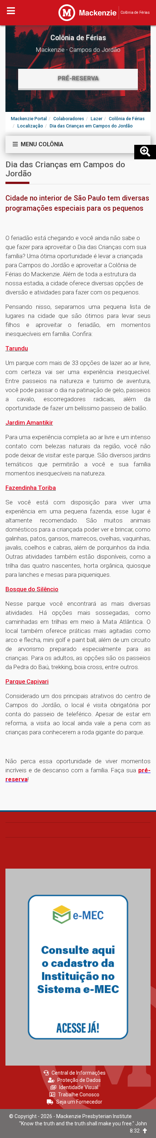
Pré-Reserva (78, 78)
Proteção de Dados (79, 1080)
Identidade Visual (78, 1087)
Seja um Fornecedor (79, 1102)
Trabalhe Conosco (78, 1094)
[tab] (78, 144)
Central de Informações (79, 1073)
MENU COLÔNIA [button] (40, 144)
